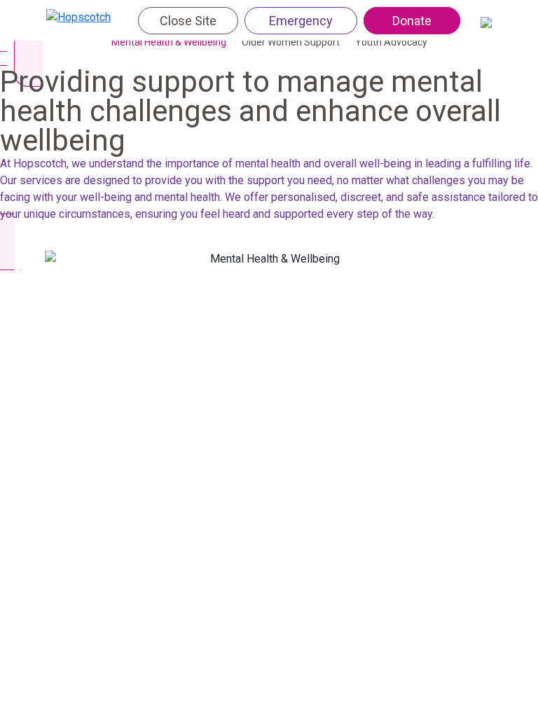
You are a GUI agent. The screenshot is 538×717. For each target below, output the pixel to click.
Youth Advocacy (391, 42)
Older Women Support (291, 42)
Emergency (301, 20)
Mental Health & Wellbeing (168, 42)
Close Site (188, 20)
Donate (412, 20)
